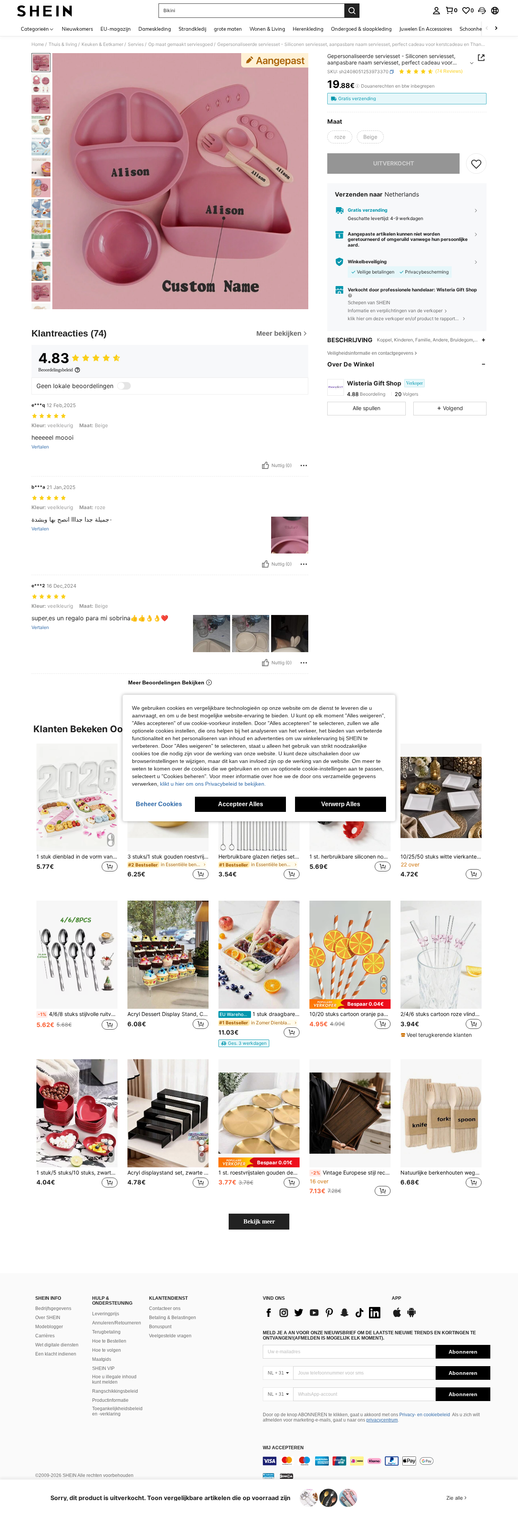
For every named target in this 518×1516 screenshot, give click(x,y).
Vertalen (40, 447)
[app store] (397, 1316)
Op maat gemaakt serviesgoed (180, 44)
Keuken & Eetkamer (102, 44)
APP (396, 1298)
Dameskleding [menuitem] (154, 29)
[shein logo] (44, 10)
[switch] (124, 386)
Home (37, 44)
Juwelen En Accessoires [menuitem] (425, 29)
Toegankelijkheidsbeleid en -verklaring (117, 1411)
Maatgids (101, 1359)
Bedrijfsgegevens (53, 1308)
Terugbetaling (106, 1332)
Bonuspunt (160, 1326)
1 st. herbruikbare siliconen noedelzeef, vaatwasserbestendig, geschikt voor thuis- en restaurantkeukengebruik (350, 857)
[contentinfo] (376, 1461)
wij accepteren (283, 1447)
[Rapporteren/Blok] (303, 465)
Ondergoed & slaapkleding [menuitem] (361, 29)
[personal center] (436, 10)
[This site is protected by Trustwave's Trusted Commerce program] (268, 1475)
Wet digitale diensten (56, 1345)
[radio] (339, 137)
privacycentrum (382, 1420)
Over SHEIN (47, 1317)
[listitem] (77, 816)
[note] (243, 1043)
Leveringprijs (105, 1313)
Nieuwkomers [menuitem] (77, 29)
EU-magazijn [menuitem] (115, 29)
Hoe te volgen (106, 1350)
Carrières (45, 1335)
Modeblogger (49, 1326)
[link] (451, 10)
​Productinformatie (110, 1400)
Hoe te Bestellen (109, 1341)
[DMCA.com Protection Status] (286, 1475)
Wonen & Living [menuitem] (267, 29)
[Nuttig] (265, 465)
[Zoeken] (351, 10)
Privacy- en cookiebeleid (424, 1414)
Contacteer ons (165, 1308)
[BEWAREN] (476, 163)
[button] (482, 10)
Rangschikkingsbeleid (115, 1391)
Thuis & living (63, 44)
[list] (323, 1312)
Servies (136, 44)
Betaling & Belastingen (172, 1317)
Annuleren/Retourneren (116, 1323)
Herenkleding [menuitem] (308, 29)
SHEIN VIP (103, 1368)
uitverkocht (393, 163)
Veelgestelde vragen (170, 1335)
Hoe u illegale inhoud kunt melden (114, 1379)
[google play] (411, 1316)
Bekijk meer (259, 1221)
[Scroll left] (487, 28)
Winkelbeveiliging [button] (367, 261)
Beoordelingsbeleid (55, 370)
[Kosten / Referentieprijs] (357, 86)
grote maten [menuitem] (228, 29)
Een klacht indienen (55, 1354)
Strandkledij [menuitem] (192, 29)
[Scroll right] (496, 28)
